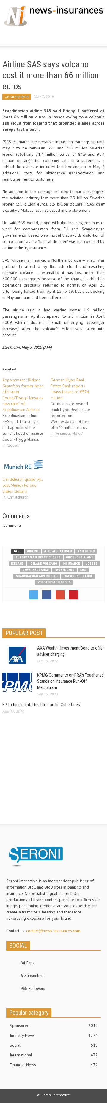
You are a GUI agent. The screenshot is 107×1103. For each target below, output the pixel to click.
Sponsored (54, 1025)
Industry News (54, 1035)
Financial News (54, 1064)
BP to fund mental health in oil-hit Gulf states (41, 704)
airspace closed (58, 551)
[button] (23, 37)
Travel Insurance (78, 576)
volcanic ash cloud (54, 582)
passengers (64, 570)
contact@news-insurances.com (53, 930)
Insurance (71, 564)
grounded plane (79, 557)
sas (83, 570)
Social (54, 1045)
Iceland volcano (43, 564)
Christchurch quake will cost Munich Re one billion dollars (22, 485)
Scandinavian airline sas (37, 576)
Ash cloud (86, 551)
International (54, 1055)
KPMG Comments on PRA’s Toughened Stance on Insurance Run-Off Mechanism (70, 681)
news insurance (35, 570)
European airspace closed (38, 557)
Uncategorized (17, 96)
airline (33, 551)
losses (91, 564)
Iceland (17, 564)
